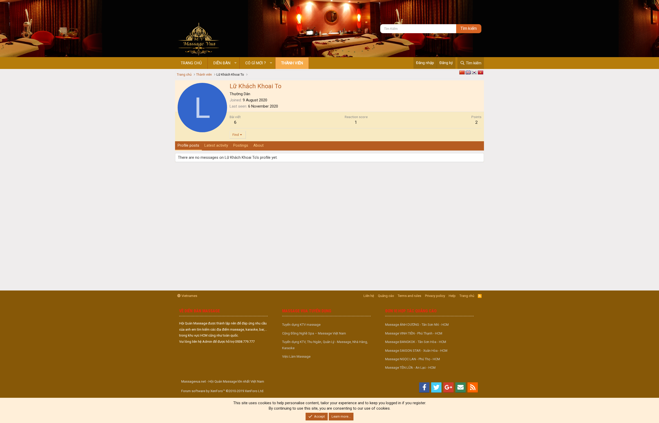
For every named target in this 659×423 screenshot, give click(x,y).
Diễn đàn (221, 63)
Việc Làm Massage (296, 356)
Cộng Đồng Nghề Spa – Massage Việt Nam (314, 333)
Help (452, 296)
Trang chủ (191, 63)
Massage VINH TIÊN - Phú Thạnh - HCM (413, 333)
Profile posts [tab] (188, 145)
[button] (235, 63)
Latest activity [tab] (216, 145)
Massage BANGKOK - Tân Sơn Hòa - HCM (415, 342)
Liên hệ (368, 296)
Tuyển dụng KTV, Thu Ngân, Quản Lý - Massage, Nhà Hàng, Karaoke (325, 345)
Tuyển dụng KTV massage (301, 325)
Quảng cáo (386, 296)
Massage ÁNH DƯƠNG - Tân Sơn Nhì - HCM (417, 325)
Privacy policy (435, 296)
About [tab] (258, 145)
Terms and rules (409, 296)
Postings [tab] (240, 145)
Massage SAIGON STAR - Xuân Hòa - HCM (416, 350)
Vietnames (189, 296)
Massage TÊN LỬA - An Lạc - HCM (410, 367)
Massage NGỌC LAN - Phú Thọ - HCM (412, 359)
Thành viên (292, 63)
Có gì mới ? (255, 63)
